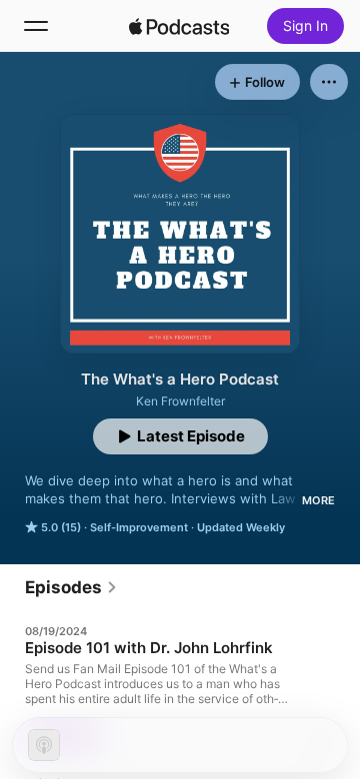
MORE (318, 500)
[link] (71, 587)
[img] (179, 26)
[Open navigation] (36, 26)
